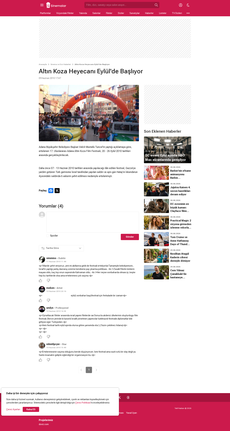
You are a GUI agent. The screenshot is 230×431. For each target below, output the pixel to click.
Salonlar (96, 13)
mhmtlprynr (53, 344)
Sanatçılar (135, 13)
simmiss (51, 258)
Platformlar (45, 13)
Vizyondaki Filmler (65, 13)
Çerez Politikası (83, 402)
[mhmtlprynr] (42, 345)
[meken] (42, 289)
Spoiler (54, 235)
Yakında (83, 13)
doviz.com (44, 424)
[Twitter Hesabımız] (119, 397)
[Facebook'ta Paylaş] (50, 190)
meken (50, 287)
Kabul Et (30, 409)
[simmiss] (42, 259)
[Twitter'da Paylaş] (57, 190)
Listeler (162, 13)
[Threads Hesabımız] (128, 397)
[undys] (42, 309)
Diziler (121, 13)
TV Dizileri (177, 13)
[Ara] (156, 5)
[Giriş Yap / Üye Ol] (180, 5)
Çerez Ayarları (13, 409)
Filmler (109, 13)
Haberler (149, 13)
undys (49, 307)
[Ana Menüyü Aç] (42, 5)
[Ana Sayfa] (56, 5)
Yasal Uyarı (131, 413)
